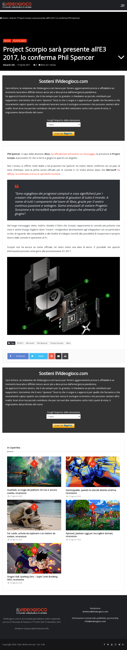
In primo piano (19, 41)
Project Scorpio (56, 343)
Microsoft (30, 343)
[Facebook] (104, 644)
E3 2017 (20, 343)
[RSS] (123, 644)
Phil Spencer (42, 343)
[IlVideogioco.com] (17, 5)
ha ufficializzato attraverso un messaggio (72, 153)
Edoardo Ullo (9, 65)
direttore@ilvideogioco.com (95, 611)
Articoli (13, 18)
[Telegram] (119, 644)
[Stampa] (65, 356)
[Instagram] (115, 644)
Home (5, 18)
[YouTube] (112, 644)
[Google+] (51, 356)
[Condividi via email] (58, 356)
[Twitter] (108, 644)
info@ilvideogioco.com (95, 621)
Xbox (68, 343)
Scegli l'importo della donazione (63, 120)
